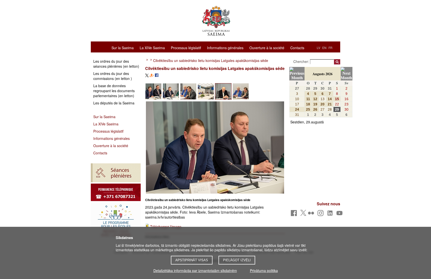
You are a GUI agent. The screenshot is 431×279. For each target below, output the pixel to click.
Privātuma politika (264, 270)
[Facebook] (295, 214)
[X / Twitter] (303, 214)
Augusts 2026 (322, 73)
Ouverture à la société (266, 47)
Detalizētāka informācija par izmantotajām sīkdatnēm (195, 270)
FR (330, 47)
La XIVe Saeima (152, 47)
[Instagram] (321, 214)
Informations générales (225, 47)
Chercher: (301, 61)
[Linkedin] (331, 214)
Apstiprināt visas (191, 260)
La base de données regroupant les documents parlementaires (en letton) (114, 90)
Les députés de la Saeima (113, 102)
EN (324, 47)
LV (318, 47)
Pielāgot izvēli (237, 260)
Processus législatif (186, 47)
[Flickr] (312, 214)
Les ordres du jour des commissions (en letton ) (112, 76)
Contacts (297, 47)
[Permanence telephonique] (116, 192)
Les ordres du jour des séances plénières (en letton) (116, 64)
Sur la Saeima (122, 47)
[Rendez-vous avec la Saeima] (116, 221)
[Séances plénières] (116, 172)
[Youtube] (340, 214)
